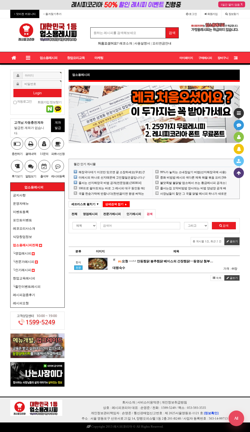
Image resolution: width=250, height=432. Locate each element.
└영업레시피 (22, 253)
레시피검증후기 (24, 295)
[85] (119, 261)
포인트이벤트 (22, 220)
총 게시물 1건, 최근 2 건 (207, 241)
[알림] (239, 149)
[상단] (239, 173)
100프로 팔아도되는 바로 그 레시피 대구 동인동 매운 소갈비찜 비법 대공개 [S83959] (133, 188)
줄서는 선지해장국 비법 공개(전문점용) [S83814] (110, 183)
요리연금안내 (161, 43)
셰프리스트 (85, 204)
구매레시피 (205, 58)
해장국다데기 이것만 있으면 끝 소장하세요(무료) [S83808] (116, 172)
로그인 (192, 13)
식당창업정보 (22, 237)
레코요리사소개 (24, 228)
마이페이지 (186, 58)
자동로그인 (24, 101)
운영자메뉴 (21, 203)
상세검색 (116, 204)
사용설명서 (142, 43)
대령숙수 (119, 268)
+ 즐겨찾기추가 (52, 13)
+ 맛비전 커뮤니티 (25, 13)
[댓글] (239, 125)
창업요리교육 (76, 58)
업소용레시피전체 (26, 245)
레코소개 (125, 43)
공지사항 (19, 195)
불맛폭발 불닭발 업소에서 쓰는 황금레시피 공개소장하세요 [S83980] (204, 183)
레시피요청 (21, 303)
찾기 (234, 13)
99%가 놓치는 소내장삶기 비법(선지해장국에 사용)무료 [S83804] (202, 172)
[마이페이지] (239, 137)
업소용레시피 (48, 58)
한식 (78, 262)
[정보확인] (211, 413)
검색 (225, 225)
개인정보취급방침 (174, 402)
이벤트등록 (21, 212)
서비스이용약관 (148, 402)
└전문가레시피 (24, 261)
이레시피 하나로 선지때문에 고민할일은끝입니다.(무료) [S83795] (121, 177)
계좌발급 (58, 125)
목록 (218, 277)
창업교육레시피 (24, 278)
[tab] (74, 214)
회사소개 (128, 402)
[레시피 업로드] (239, 161)
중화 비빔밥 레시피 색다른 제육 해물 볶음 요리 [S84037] (196, 177)
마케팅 (98, 58)
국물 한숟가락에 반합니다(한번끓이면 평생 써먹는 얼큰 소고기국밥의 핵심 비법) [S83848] (137, 193)
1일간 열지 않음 (230, 4)
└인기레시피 (22, 270)
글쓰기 (233, 241)
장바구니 (223, 58)
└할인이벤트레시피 (27, 286)
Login (37, 93)
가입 (213, 13)
